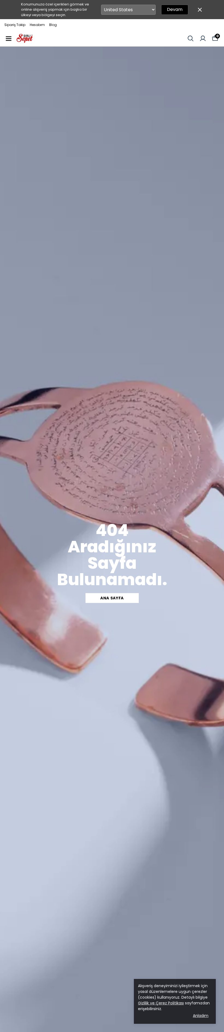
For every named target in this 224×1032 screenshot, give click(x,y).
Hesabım (37, 24)
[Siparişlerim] (202, 38)
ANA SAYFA (112, 598)
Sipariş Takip (14, 24)
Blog (53, 24)
